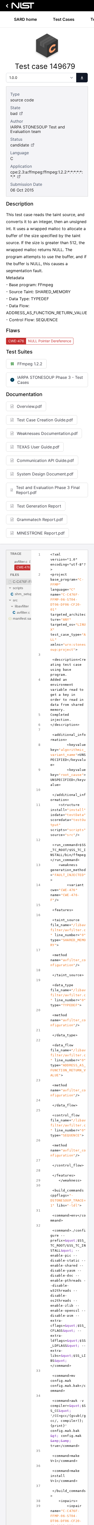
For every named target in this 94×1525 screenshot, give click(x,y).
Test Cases (63, 19)
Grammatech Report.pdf (40, 519)
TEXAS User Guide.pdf (38, 446)
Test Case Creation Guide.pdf (45, 419)
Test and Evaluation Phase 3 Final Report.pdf (48, 490)
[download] (82, 77)
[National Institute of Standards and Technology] (19, 7)
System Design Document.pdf (45, 473)
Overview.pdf (29, 406)
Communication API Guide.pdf (45, 460)
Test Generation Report (39, 506)
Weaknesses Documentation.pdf (47, 433)
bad (14, 113)
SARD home (25, 19)
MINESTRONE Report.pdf (41, 533)
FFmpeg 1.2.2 (29, 363)
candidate (19, 144)
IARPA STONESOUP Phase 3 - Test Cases (50, 380)
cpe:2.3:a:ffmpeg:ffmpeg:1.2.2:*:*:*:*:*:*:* (46, 174)
